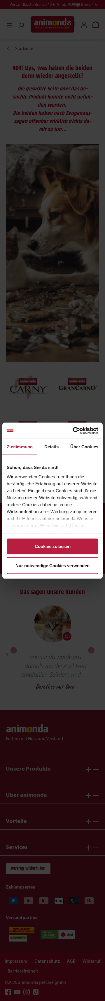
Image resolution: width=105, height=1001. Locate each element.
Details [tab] (51, 446)
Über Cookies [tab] (84, 446)
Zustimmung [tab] (20, 446)
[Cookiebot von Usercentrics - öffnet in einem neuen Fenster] (74, 430)
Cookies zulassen (53, 546)
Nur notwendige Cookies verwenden (52, 565)
